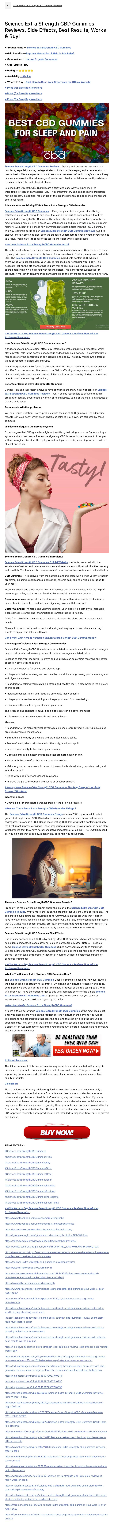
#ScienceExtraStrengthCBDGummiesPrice (28, 1156)
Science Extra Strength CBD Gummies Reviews (32, 166)
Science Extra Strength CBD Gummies (49, 47)
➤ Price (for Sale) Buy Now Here (23, 87)
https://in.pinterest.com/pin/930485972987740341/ (34, 1375)
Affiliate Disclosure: (16, 1060)
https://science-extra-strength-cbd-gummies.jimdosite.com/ (38, 1229)
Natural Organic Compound (41, 59)
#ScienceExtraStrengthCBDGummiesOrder (28, 1173)
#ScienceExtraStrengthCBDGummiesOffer (28, 1168)
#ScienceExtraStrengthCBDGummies (25, 1151)
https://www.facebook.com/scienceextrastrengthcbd (34, 1217)
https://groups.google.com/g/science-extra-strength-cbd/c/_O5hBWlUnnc (46, 1235)
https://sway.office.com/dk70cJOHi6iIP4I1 (28, 1267)
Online (27, 76)
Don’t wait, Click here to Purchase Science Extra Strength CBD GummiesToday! (50, 637)
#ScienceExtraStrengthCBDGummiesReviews (30, 1191)
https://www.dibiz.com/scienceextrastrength (30, 1283)
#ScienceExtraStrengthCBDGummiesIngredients (31, 1196)
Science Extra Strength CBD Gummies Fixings (36, 814)
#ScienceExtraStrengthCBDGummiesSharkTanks (32, 1202)
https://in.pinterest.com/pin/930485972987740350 (33, 1381)
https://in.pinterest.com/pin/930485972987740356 (33, 1387)
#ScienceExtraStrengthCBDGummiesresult (28, 1179)
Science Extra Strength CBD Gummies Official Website (36, 562)
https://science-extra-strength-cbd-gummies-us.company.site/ (40, 1261)
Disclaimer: (11, 1083)
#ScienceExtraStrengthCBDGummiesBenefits (30, 1185)
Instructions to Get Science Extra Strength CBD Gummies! (38, 1005)
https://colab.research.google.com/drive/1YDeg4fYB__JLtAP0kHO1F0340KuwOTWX (52, 1246)
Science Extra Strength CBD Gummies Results (37, 5)
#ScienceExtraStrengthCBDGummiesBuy (27, 1162)
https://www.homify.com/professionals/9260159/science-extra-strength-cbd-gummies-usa (56, 1431)
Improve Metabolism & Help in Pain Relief (50, 53)
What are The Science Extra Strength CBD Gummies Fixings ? (40, 808)
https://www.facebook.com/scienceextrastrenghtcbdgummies (39, 1223)
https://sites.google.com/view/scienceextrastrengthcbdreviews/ (40, 1240)
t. (7, 5)
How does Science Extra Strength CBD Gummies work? (37, 244)
